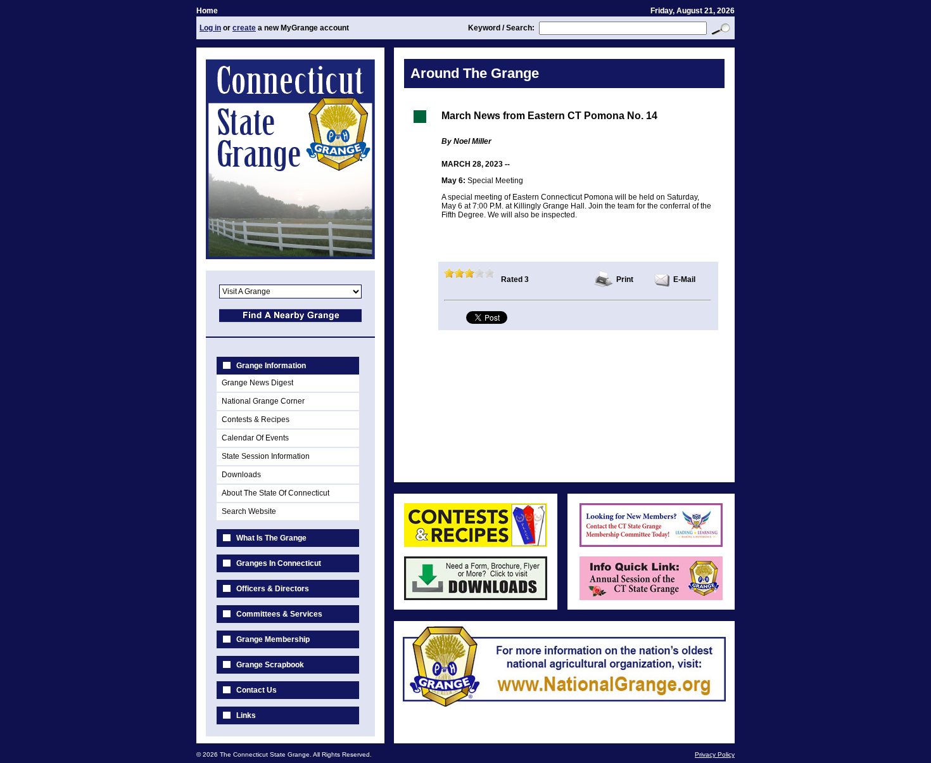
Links (246, 715)
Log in (210, 27)
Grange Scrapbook (270, 664)
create (244, 27)
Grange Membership (273, 639)
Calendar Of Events (255, 437)
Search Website (249, 511)
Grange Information (271, 365)
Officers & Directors (272, 588)
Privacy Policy (715, 754)
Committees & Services (279, 614)
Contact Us (256, 690)
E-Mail (684, 279)
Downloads (241, 474)
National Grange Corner (263, 401)
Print (624, 279)
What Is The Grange (271, 538)
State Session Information (266, 456)
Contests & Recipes (255, 419)
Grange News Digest (257, 382)
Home (207, 10)
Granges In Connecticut (278, 563)
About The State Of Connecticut (275, 493)
